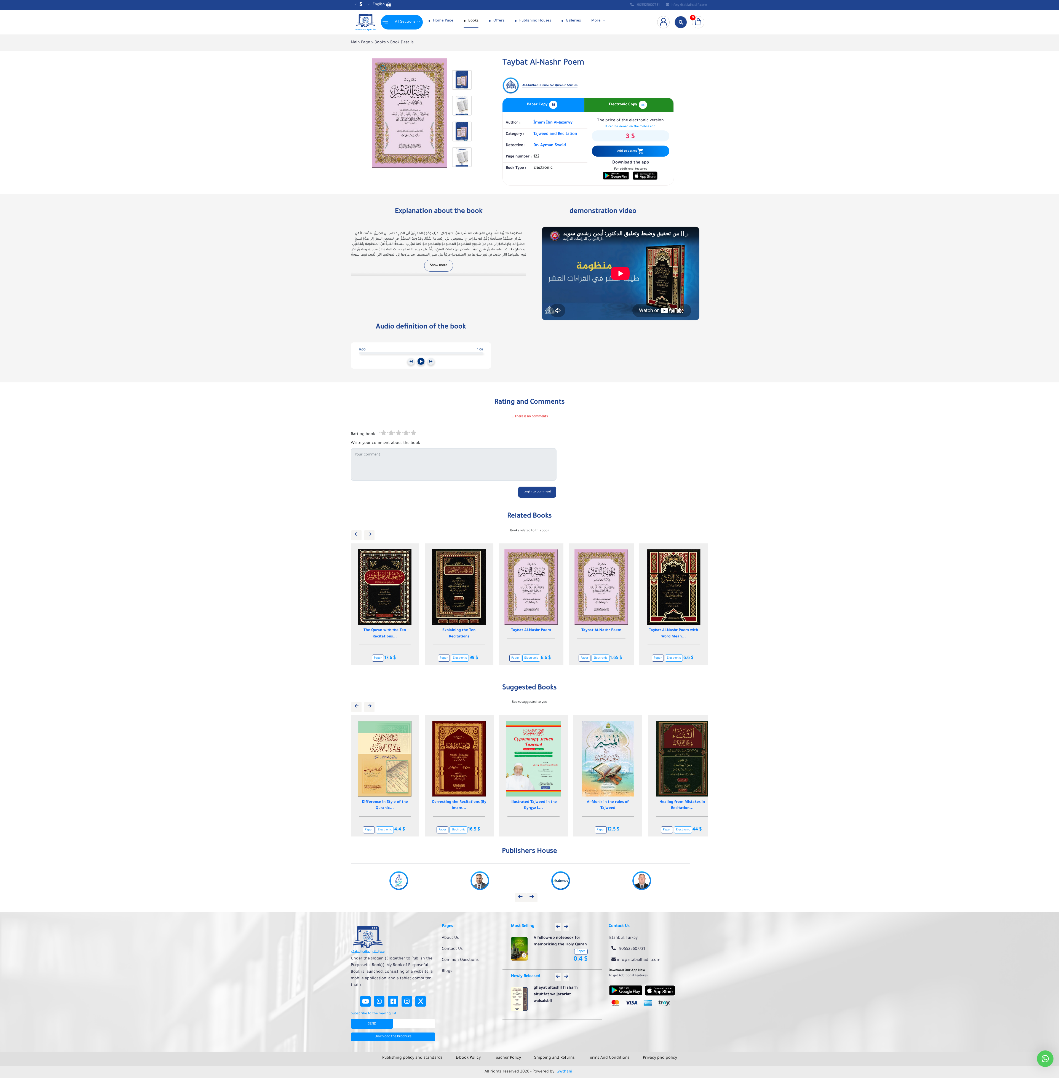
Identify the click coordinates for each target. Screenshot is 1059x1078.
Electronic (396, 658)
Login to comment (537, 492)
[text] (412, 433)
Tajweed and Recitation (555, 134)
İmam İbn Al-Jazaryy (553, 123)
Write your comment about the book (385, 443)
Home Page (442, 21)
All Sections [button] (405, 22)
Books (472, 21)
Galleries (573, 21)
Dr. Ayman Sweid (549, 145)
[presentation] (356, 535)
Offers (498, 21)
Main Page (361, 43)
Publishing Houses (534, 21)
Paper (380, 658)
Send (372, 1024)
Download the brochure (393, 1037)
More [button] (596, 21)
